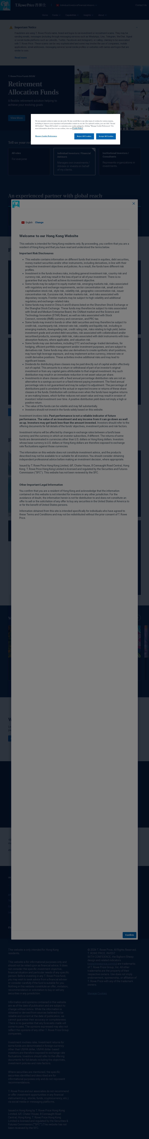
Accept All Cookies (106, 136)
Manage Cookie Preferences (46, 136)
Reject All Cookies (84, 136)
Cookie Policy (78, 128)
